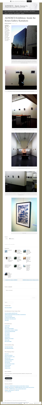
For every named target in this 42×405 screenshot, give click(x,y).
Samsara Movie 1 (7, 335)
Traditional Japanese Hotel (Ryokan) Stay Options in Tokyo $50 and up (15, 314)
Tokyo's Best (7, 320)
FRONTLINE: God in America (9, 338)
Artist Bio (17, 11)
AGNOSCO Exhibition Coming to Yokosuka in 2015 (31, 279)
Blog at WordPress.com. (8, 400)
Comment (33, 297)
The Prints (20, 11)
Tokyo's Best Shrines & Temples (9, 363)
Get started (29, 1)
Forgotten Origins (7, 325)
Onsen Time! (7, 353)
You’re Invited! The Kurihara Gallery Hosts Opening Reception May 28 (28, 260)
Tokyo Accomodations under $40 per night (11, 313)
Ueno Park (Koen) (7, 362)
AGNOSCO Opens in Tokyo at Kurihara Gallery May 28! (19, 252)
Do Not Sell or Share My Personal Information (19, 400)
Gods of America (7, 332)
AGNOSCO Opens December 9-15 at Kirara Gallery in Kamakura (19, 267)
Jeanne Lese (7, 385)
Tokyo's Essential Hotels (8, 315)
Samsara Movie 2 (7, 337)
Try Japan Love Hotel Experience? (10, 317)
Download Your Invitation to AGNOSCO (11, 279)
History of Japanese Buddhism (9, 328)
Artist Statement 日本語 (11, 11)
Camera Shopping (7, 366)
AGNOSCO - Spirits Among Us (9, 387)
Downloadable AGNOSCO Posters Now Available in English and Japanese (28, 268)
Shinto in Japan (7, 339)
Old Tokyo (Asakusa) (8, 365)
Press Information (32, 11)
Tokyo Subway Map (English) (9, 348)
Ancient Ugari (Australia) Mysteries (10, 331)
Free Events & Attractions (8, 355)
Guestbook (22, 13)
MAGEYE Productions (8, 23)
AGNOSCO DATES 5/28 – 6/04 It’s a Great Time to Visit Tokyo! (28, 252)
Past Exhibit (12, 244)
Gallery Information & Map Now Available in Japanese (10, 275)
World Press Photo (7, 358)
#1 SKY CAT (10, 250)
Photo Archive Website (8, 307)
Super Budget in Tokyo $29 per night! (10, 318)
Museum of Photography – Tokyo (10, 356)
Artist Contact (11, 13)
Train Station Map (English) (9, 346)
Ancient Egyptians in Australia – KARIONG (11, 329)
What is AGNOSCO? (17, 13)
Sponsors (6, 13)
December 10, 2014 (14, 23)
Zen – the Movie (7, 334)
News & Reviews (26, 11)
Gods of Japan (7, 327)
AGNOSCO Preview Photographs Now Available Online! (19, 259)
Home (6, 11)
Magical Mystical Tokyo (8, 360)
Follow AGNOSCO (8, 371)
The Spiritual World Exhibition (9, 359)
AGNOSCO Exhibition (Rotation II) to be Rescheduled (8, 266)
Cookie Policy (20, 403)
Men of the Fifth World (8, 341)
